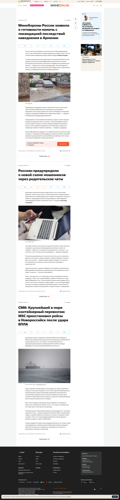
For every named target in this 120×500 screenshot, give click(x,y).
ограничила (49, 423)
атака (39, 413)
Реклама (38, 467)
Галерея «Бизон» (57, 470)
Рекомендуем (85, 57)
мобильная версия (58, 482)
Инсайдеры (55, 463)
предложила (47, 417)
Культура (39, 452)
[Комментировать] (75, 19)
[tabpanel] (91, 24)
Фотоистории (39, 463)
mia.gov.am (30, 103)
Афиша (20, 456)
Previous (82, 38)
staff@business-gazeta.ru (87, 472)
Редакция (21, 467)
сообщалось (47, 134)
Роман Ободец (92, 17)
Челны (79, 1)
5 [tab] (92, 69)
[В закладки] (75, 23)
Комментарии (44, 156)
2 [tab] (90, 69)
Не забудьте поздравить (58, 458)
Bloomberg (28, 346)
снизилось (28, 278)
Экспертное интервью (61, 452)
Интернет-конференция (58, 456)
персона (84, 13)
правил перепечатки (67, 493)
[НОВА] (37, 5)
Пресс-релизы (21, 463)
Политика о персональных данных (60, 488)
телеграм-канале (50, 65)
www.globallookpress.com (41, 384)
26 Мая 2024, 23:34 (22, 20)
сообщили (42, 132)
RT (47, 198)
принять (115, 496)
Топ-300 (55, 472)
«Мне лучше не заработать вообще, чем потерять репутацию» (90, 25)
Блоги (19, 461)
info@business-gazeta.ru (87, 461)
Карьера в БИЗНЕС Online (24, 470)
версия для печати (66, 150)
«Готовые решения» (93, 18)
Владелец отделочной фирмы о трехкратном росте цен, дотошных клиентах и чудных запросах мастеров (91, 32)
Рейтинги (55, 461)
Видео (37, 458)
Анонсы (37, 456)
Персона (20, 458)
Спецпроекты (56, 467)
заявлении (63, 127)
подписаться (63, 144)
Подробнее (68, 496)
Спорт (22, 452)
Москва (88, 1)
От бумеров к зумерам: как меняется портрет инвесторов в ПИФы (90, 61)
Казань (20, 5)
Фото (37, 461)
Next (100, 38)
